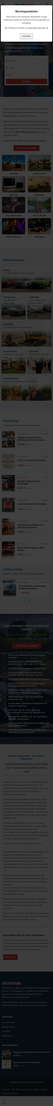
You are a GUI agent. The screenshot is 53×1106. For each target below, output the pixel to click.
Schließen (26, 36)
